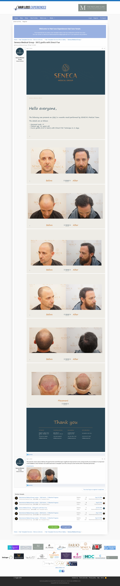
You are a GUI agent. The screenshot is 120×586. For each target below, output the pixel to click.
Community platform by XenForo (53, 581)
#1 (104, 48)
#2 (104, 459)
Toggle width (18, 577)
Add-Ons (69, 581)
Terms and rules (83, 577)
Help (98, 577)
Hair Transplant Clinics (44, 499)
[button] (47, 18)
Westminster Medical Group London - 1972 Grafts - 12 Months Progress (38, 518)
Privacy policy (92, 577)
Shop (26, 18)
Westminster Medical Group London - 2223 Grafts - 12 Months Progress (38, 502)
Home (16, 18)
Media (51, 18)
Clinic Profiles (34, 18)
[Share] (102, 48)
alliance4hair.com (60, 567)
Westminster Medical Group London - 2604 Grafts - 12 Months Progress (38, 513)
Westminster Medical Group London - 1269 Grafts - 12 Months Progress (38, 497)
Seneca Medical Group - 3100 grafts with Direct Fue (33, 508)
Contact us (75, 577)
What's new (43, 18)
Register (25, 21)
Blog (21, 18)
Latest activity (17, 21)
